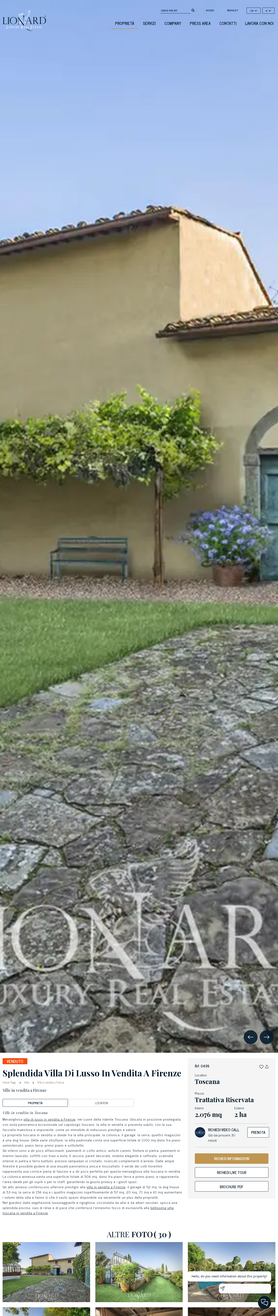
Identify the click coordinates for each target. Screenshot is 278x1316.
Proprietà (124, 23)
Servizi (149, 23)
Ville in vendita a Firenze (50, 1082)
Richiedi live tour (231, 1172)
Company (172, 23)
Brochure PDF (231, 1187)
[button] (261, 1066)
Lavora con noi (259, 23)
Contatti (228, 23)
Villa (27, 1082)
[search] (193, 10)
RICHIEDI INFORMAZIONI (231, 1158)
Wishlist (232, 10)
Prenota (258, 1132)
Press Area (200, 23)
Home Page (10, 1082)
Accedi (210, 10)
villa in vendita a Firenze (106, 1187)
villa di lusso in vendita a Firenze (49, 1119)
